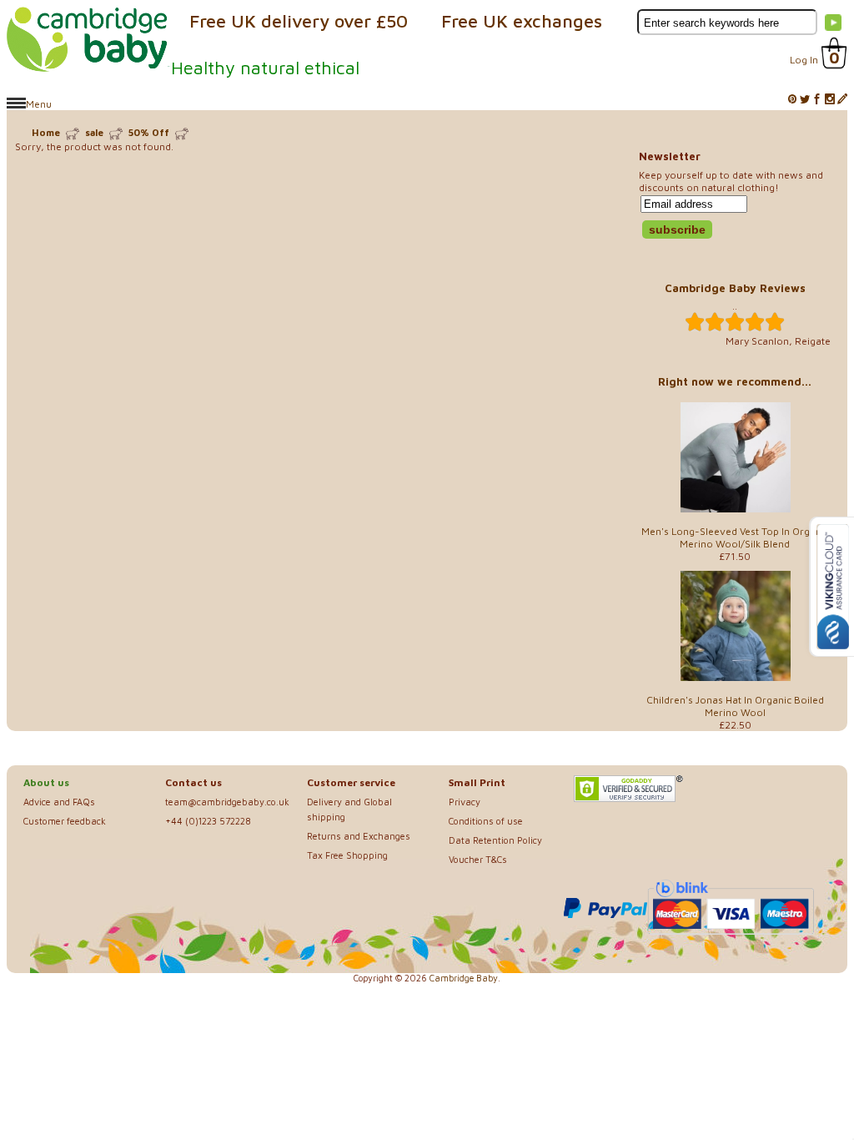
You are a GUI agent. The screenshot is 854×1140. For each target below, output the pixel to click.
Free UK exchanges (521, 21)
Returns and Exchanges (358, 835)
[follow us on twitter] (805, 99)
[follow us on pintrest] (792, 99)
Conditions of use (486, 820)
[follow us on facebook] (817, 99)
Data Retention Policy (495, 840)
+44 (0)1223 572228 (208, 820)
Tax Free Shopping (347, 855)
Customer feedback (64, 820)
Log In (804, 59)
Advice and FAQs (59, 801)
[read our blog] (842, 99)
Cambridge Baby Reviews (735, 288)
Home (46, 132)
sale (94, 132)
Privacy (464, 801)
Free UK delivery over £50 (298, 21)
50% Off (148, 132)
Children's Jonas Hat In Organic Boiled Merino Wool (735, 706)
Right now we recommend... (734, 381)
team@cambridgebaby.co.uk (227, 801)
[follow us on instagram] (830, 99)
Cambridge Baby (464, 978)
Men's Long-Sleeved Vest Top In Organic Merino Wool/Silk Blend (735, 537)
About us (46, 782)
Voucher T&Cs (478, 859)
